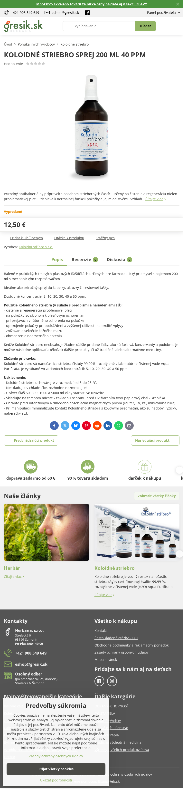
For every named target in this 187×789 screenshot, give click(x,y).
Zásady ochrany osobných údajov (125, 774)
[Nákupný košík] (166, 26)
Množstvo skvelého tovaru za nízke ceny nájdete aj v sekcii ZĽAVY (91, 4)
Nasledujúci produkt (152, 440)
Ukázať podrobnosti (56, 780)
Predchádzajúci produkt (34, 440)
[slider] (35, 64)
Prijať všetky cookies (56, 769)
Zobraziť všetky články (157, 496)
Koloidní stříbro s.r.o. (36, 247)
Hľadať (145, 26)
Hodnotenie (13, 63)
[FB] (87, 12)
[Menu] (177, 26)
